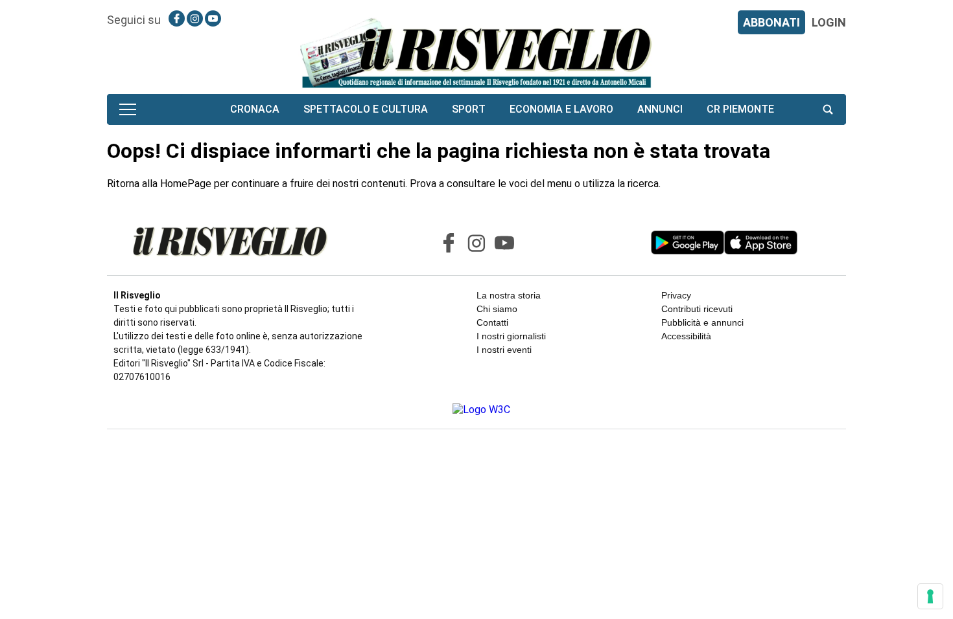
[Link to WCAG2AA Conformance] (476, 409)
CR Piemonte (740, 109)
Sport (469, 109)
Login (829, 22)
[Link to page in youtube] (213, 18)
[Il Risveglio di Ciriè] (476, 52)
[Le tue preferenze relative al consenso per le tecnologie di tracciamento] (930, 596)
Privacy (676, 295)
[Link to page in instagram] (195, 18)
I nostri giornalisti (511, 336)
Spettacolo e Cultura (365, 109)
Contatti (492, 322)
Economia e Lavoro (561, 109)
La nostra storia (508, 295)
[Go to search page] (828, 109)
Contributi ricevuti (697, 309)
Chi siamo (496, 309)
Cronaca (254, 109)
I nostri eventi (504, 349)
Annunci (660, 109)
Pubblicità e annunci (702, 322)
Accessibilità (686, 336)
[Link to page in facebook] (177, 18)
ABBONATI (771, 22)
